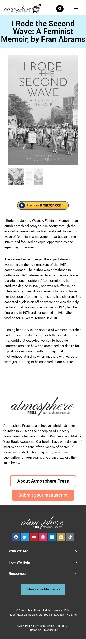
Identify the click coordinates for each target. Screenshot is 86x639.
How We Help (19, 562)
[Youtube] (34, 537)
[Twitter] (25, 537)
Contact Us (62, 625)
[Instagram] (43, 537)
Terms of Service (44, 625)
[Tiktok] (70, 537)
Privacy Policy (24, 625)
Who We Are (18, 551)
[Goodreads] (61, 537)
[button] (60, 8)
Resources (17, 574)
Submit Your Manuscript (43, 630)
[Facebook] (16, 537)
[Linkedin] (52, 537)
